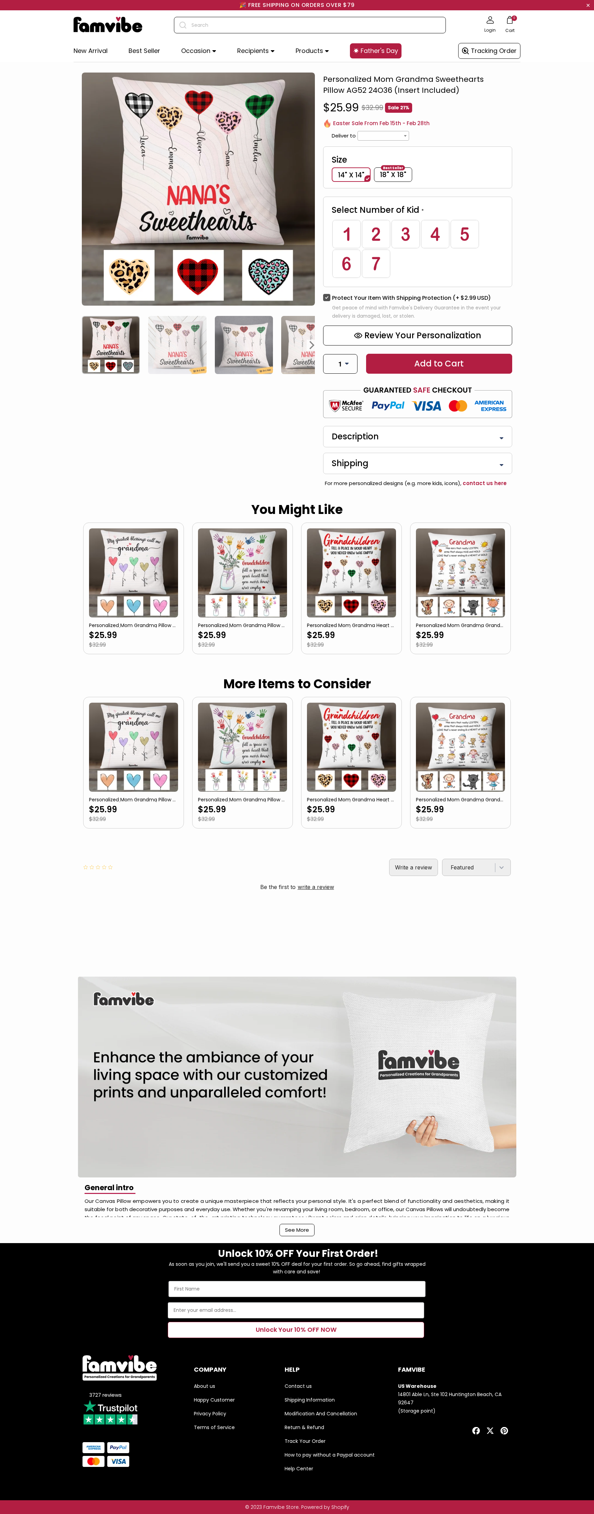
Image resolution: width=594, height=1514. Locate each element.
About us (204, 1386)
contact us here (484, 483)
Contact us (298, 1386)
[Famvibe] (108, 25)
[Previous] (84, 345)
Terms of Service (214, 1427)
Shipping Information (310, 1399)
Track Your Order (305, 1441)
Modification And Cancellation (321, 1413)
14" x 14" (351, 175)
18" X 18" (393, 173)
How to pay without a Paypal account (330, 1454)
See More (297, 1229)
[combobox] (310, 25)
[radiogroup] (418, 248)
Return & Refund (304, 1427)
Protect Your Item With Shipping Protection (411, 298)
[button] (198, 51)
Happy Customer (214, 1399)
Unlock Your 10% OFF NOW (296, 1329)
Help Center (299, 1468)
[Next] (312, 345)
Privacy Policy (210, 1413)
